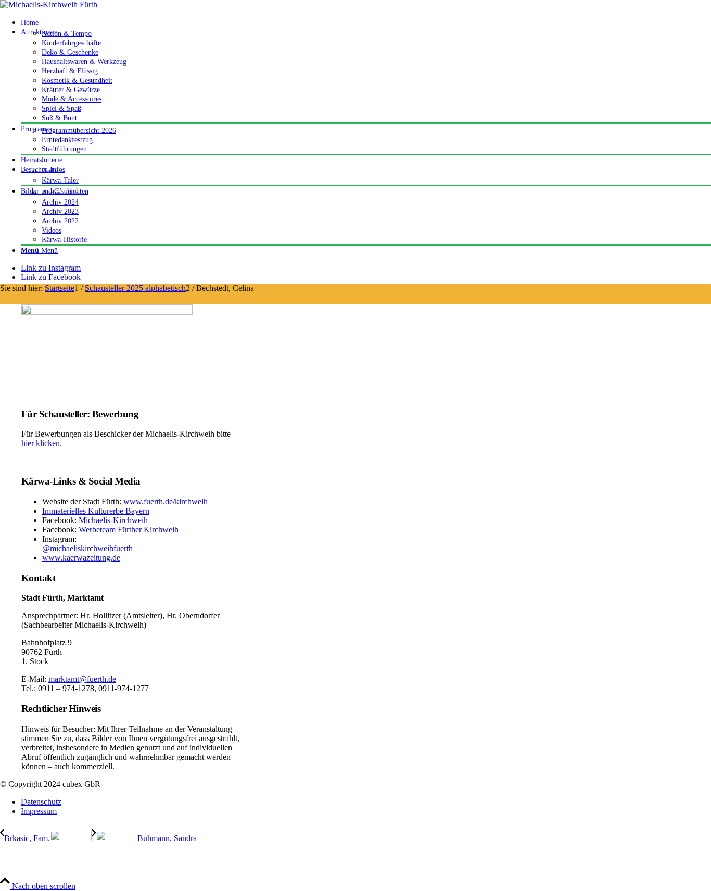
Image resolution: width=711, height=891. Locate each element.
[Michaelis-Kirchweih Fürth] (48, 4)
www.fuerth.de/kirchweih (165, 501)
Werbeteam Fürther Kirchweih (129, 529)
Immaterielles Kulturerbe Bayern (95, 510)
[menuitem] (366, 22)
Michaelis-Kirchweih (113, 520)
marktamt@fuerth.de (82, 678)
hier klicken (40, 443)
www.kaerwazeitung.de (81, 557)
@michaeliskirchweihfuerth (87, 548)
